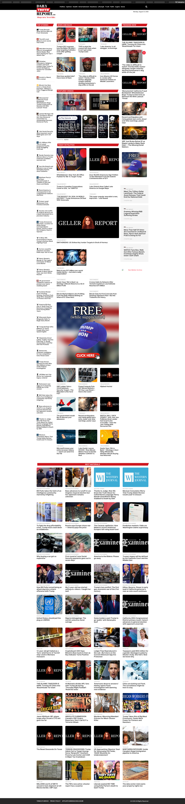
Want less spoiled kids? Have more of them (66, 77)
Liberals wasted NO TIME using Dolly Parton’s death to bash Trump (106, 786)
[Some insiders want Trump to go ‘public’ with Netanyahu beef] (107, 604)
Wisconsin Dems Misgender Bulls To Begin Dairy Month (44, 318)
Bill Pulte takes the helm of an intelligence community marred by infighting (45, 397)
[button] (146, 7)
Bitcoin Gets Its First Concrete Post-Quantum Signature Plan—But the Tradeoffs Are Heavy (103, 295)
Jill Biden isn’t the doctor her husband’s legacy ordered (44, 376)
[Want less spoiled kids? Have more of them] (66, 64)
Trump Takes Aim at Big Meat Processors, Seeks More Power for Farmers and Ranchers (135, 719)
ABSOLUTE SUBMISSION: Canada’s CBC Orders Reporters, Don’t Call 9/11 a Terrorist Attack (76, 719)
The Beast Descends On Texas (49, 749)
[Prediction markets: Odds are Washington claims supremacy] (135, 512)
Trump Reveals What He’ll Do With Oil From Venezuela (44, 31)
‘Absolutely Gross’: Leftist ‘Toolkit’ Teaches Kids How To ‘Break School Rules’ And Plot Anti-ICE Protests (45, 341)
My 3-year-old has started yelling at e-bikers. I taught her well (78, 589)
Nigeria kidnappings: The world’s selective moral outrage (75, 620)
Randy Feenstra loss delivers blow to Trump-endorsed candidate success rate (45, 157)
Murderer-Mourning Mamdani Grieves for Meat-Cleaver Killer (106, 718)
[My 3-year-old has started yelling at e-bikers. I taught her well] (78, 573)
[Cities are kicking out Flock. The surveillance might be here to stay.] (135, 670)
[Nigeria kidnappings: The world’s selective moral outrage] (78, 604)
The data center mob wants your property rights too (134, 785)
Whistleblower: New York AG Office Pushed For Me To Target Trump (70, 176)
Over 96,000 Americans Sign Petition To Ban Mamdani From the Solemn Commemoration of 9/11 (103, 176)
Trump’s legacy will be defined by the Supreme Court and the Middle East (135, 558)
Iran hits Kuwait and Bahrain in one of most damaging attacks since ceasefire (45, 168)
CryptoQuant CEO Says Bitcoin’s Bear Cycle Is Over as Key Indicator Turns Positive (77, 653)
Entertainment (84, 7)
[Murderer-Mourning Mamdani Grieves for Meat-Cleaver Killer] (107, 703)
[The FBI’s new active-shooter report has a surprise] (78, 770)
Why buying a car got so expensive (46, 557)
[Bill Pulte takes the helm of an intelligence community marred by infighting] (49, 477)
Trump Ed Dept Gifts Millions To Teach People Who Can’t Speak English (45, 329)
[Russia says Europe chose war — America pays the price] (78, 512)
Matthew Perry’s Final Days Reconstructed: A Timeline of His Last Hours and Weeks (44, 181)
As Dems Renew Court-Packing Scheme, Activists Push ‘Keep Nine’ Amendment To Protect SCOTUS (45, 295)
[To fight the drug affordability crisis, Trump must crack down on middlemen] (49, 512)
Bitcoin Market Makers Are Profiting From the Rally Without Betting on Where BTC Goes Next (70, 295)
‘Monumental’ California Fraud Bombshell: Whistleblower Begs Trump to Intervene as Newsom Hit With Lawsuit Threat (44, 102)
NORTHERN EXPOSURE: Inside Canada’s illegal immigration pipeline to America (135, 751)
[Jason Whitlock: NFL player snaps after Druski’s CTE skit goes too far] (49, 703)
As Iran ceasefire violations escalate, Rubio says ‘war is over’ (45, 250)
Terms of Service (43, 801)
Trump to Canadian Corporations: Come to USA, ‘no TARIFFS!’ (70, 187)
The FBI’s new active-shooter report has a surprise (77, 785)
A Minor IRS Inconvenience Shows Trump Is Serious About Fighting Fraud (45, 240)
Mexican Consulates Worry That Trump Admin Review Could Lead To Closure (45, 437)
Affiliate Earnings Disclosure (72, 801)
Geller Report (105, 73)
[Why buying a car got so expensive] (49, 542)
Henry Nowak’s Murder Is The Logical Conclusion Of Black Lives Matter (44, 261)
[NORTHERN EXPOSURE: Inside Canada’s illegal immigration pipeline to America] (135, 735)
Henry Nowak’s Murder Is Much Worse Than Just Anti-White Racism (44, 272)
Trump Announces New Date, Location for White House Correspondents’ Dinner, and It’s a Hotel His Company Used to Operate (45, 226)
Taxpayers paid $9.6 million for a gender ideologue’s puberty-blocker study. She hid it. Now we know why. (135, 654)
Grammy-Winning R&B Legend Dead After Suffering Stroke (133, 213)
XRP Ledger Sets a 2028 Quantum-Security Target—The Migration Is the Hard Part (65, 389)
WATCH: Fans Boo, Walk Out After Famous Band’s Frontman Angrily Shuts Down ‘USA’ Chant (134, 253)
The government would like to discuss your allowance (66, 417)
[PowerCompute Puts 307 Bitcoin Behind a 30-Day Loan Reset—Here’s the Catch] (87, 375)
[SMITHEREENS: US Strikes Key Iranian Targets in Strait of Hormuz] (88, 222)
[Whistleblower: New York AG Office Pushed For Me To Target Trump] (71, 159)
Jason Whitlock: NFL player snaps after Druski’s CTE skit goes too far (48, 718)
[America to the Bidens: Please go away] (107, 542)
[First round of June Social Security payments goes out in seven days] (78, 542)
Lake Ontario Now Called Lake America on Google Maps (101, 187)
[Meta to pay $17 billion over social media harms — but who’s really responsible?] (71, 257)
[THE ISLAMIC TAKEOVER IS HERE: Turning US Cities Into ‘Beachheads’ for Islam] (49, 670)
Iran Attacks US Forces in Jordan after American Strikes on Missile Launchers (109, 78)
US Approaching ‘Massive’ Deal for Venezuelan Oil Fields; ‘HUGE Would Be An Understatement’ (107, 752)
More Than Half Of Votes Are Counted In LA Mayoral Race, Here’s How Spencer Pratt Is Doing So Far (135, 232)
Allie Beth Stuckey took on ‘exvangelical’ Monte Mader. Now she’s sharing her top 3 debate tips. (44, 52)
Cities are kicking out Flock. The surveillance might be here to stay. (134, 686)
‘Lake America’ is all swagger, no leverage (108, 47)
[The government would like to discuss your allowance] (66, 404)
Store (123, 7)
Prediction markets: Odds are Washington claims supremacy (135, 526)
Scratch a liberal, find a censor (44, 78)
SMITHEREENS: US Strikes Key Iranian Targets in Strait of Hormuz (82, 242)
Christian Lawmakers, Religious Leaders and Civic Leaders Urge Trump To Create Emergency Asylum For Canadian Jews (45, 66)
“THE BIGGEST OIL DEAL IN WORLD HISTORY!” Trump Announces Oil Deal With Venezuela (71, 198)
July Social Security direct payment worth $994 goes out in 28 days (45, 133)
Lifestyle (101, 7)
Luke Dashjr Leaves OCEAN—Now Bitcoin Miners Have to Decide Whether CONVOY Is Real (87, 451)
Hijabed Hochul (106, 386)
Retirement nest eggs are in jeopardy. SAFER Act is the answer (44, 386)
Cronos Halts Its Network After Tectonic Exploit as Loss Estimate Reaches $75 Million (102, 283)
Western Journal (99, 488)
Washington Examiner (43, 488)
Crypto (117, 7)
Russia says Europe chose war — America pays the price (77, 526)
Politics (62, 7)
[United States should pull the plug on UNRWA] (49, 604)
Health (75, 7)
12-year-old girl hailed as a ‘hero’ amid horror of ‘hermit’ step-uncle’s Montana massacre (48, 654)
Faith (112, 7)
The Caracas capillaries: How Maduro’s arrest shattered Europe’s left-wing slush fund (106, 527)
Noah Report (61, 172)
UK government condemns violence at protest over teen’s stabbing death (44, 283)
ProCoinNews (61, 279)
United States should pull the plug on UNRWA (49, 619)
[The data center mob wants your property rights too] (135, 770)
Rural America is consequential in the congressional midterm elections (45, 192)
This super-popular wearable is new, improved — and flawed (103, 197)
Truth (107, 7)
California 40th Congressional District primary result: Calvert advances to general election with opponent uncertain (135, 621)
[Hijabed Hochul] (109, 375)
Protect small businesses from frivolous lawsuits (43, 203)
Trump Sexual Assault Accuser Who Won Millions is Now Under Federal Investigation (44, 365)
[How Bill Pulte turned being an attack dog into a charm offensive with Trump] (49, 573)
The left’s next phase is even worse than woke (44, 40)
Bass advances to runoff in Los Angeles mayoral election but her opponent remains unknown (44, 409)
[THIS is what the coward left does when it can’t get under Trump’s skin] (87, 34)
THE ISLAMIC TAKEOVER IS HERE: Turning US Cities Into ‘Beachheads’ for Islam (133, 44)
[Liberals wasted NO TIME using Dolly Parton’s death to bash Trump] (107, 770)
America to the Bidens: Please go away (106, 557)
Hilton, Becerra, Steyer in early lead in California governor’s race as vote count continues (135, 589)
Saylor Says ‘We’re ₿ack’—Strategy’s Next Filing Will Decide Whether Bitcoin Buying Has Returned (109, 451)
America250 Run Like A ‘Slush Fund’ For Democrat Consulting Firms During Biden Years (44, 308)
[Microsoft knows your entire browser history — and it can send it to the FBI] (66, 437)
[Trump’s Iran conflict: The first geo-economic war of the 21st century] (107, 573)
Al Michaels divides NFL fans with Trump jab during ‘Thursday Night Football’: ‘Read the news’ (77, 686)
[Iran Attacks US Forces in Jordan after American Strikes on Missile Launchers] (109, 64)
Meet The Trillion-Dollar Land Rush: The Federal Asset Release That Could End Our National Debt (134, 194)
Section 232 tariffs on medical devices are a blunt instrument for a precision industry (45, 213)
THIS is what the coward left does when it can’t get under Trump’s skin (87, 49)
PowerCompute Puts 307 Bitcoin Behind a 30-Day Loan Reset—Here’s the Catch (86, 389)
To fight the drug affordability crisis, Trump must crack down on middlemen (49, 527)
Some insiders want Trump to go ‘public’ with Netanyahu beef (106, 620)
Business (93, 7)
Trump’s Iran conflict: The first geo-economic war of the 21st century (106, 589)
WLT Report (129, 189)
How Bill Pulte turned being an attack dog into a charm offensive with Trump (49, 589)
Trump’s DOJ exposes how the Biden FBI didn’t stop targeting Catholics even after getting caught (66, 50)
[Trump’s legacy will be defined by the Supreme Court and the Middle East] (135, 542)
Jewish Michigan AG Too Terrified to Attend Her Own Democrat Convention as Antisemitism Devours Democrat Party (45, 118)
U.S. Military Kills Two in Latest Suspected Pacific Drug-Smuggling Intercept (44, 146)
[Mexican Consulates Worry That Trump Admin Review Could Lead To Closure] (135, 477)
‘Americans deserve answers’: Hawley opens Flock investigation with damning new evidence (106, 686)
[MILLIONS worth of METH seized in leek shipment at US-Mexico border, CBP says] (49, 770)
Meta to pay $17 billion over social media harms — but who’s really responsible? (70, 272)
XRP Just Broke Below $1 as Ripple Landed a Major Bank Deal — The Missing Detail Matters (133, 144)
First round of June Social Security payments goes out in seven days (78, 558)
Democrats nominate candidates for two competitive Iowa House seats (44, 353)
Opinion (69, 7)
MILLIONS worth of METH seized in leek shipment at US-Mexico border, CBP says (49, 786)
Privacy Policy (55, 801)
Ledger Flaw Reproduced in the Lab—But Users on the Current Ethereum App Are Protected (105, 654)
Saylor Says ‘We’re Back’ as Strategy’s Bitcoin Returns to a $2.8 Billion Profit (70, 283)
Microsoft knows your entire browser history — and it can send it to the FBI (65, 451)
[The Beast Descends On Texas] (49, 735)
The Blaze (60, 44)
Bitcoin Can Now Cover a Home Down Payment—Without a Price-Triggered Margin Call (45, 88)
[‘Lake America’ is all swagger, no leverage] (109, 34)
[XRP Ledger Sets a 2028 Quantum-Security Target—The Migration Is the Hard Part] (66, 375)
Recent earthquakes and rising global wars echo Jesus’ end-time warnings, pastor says (87, 418)
